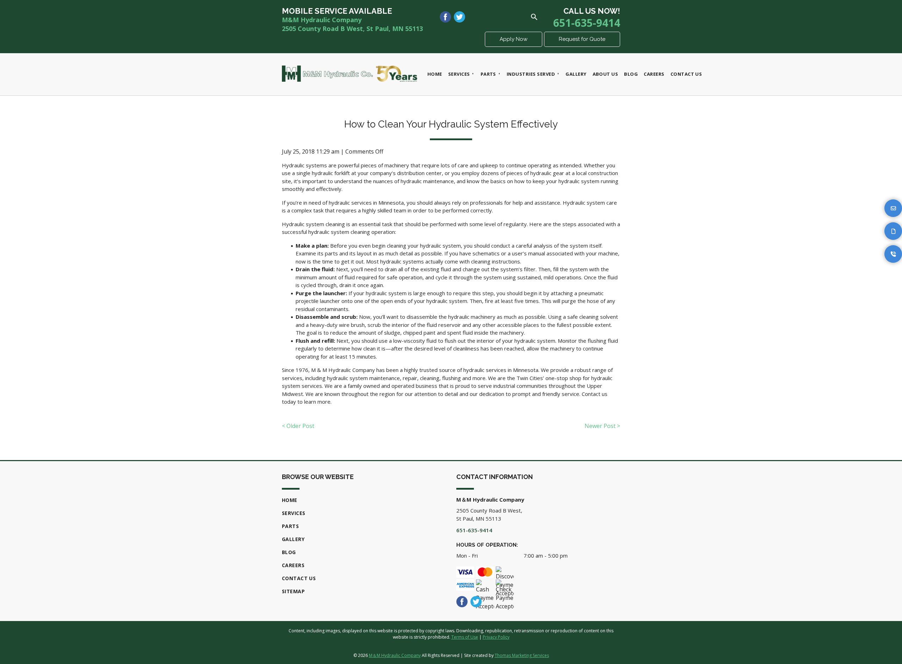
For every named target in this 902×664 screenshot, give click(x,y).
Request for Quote (582, 39)
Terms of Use (464, 637)
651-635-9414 (586, 23)
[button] (893, 208)
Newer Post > (602, 426)
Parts (290, 526)
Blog (289, 552)
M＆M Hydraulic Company (395, 655)
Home (289, 500)
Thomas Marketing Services (522, 655)
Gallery (293, 539)
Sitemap (293, 591)
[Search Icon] (534, 16)
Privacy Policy (496, 637)
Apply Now (513, 39)
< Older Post (298, 426)
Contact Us (299, 578)
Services (293, 513)
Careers (293, 565)
